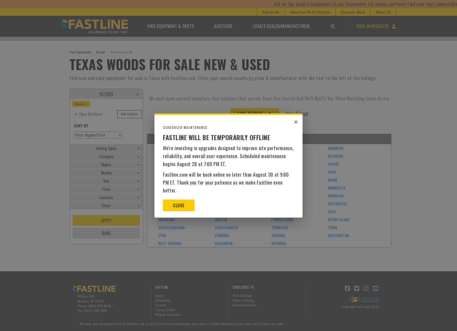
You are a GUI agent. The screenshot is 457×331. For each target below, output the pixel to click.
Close (178, 205)
